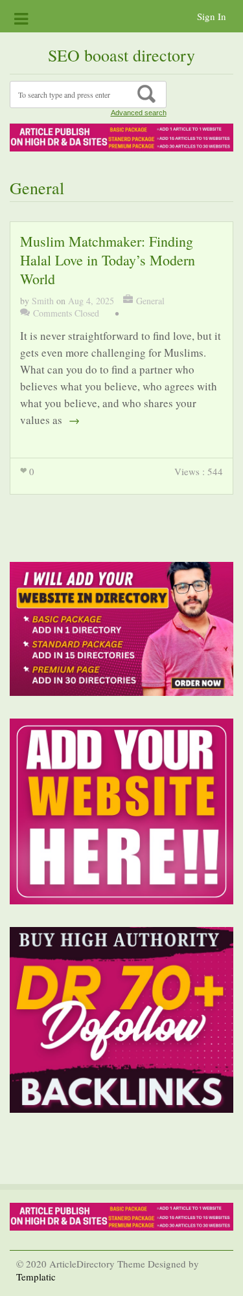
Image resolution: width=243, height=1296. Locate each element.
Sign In (211, 16)
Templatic (36, 1276)
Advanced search (139, 113)
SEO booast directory (121, 55)
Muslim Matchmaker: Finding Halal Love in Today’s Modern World (107, 260)
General (150, 301)
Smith (43, 301)
